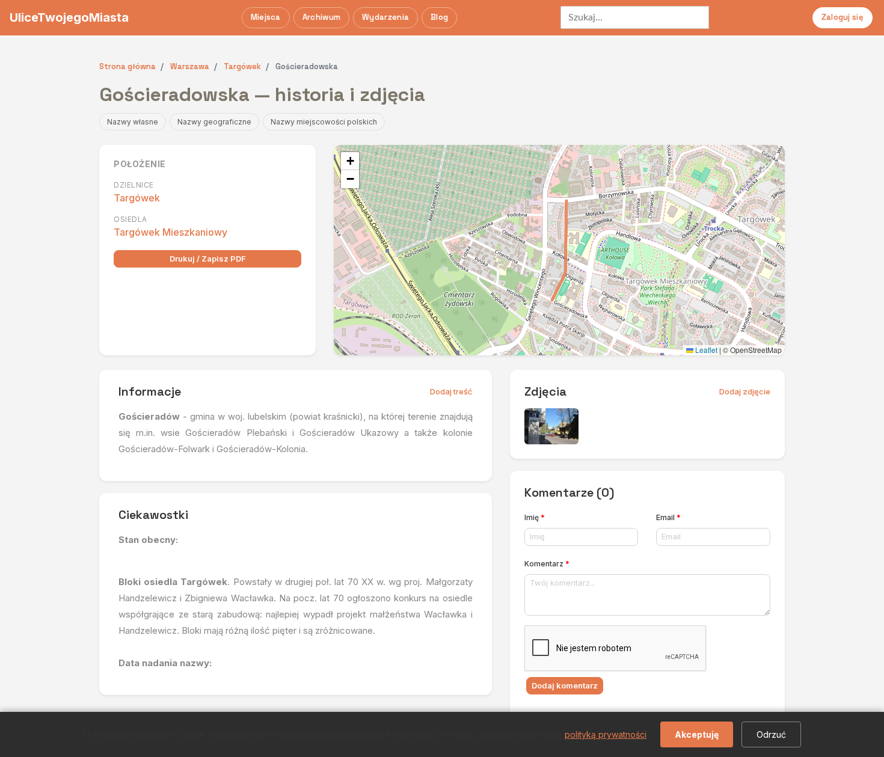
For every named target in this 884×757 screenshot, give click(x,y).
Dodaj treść (451, 391)
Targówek (137, 198)
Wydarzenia (385, 17)
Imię (534, 517)
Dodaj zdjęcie (744, 391)
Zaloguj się (842, 17)
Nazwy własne (132, 121)
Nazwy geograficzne (214, 121)
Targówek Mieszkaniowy (170, 232)
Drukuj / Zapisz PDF (208, 258)
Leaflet (705, 350)
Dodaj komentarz (565, 685)
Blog (439, 17)
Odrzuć (771, 734)
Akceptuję (697, 734)
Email (668, 517)
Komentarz (546, 563)
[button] (350, 161)
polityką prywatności (605, 734)
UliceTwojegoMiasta (69, 17)
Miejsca (266, 17)
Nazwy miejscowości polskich (324, 121)
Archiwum (321, 17)
